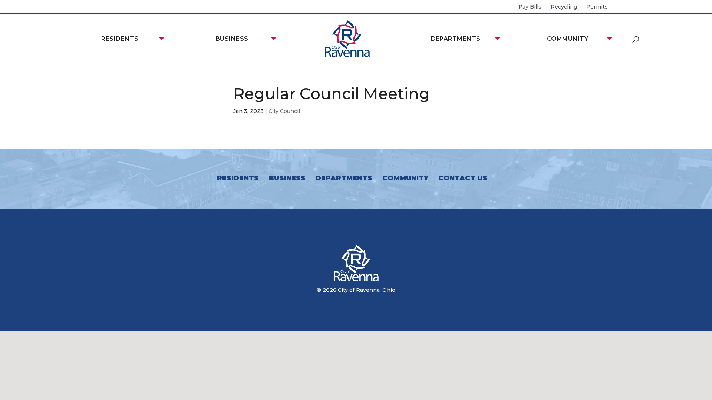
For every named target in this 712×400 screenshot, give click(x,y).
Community (567, 38)
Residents (119, 38)
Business (231, 38)
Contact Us (462, 178)
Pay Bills (529, 7)
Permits (597, 7)
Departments (456, 38)
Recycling (564, 7)
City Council (284, 111)
